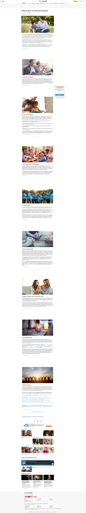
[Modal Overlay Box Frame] (43, 256)
